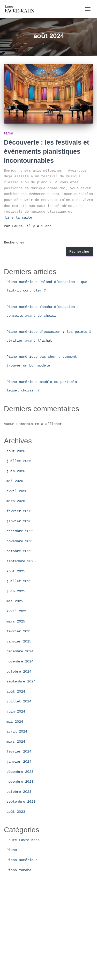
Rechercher (14, 242)
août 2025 (15, 571)
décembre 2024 (19, 651)
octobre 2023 (18, 792)
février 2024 (18, 751)
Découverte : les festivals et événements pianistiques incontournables (46, 151)
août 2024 (15, 691)
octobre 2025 (18, 551)
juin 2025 (15, 591)
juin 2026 (15, 471)
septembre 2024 (20, 681)
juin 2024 (15, 711)
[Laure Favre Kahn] (22, 9)
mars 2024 (15, 742)
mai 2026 (14, 481)
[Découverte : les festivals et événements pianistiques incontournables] (48, 94)
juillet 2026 (18, 461)
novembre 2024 (19, 661)
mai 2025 (14, 601)
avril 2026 (16, 491)
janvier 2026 (18, 521)
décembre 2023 (19, 772)
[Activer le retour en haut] (86, 944)
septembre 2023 (20, 802)
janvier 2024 (18, 762)
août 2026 (15, 451)
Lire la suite (18, 217)
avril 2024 (16, 731)
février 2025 (18, 631)
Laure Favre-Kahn (23, 840)
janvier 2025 (18, 641)
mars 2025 (15, 621)
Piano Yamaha (18, 870)
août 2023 (15, 812)
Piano (8, 134)
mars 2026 (15, 501)
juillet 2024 (18, 701)
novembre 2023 (19, 782)
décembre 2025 (19, 531)
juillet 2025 (18, 581)
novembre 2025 (19, 541)
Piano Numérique (22, 860)
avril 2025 (16, 611)
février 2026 (18, 511)
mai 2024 (14, 722)
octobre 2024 (18, 671)
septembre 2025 (20, 561)
